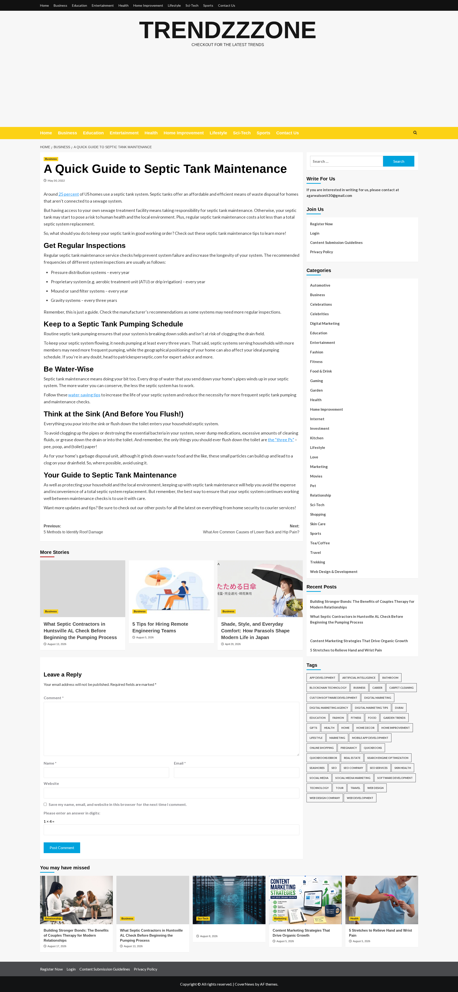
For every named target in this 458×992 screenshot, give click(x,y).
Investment (319, 428)
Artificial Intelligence (358, 677)
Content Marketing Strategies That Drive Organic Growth (359, 641)
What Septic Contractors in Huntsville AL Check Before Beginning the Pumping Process (80, 630)
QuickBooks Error (323, 757)
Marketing (319, 466)
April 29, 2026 (233, 644)
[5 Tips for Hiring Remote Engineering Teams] (171, 588)
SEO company (353, 767)
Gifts (313, 727)
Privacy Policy (321, 252)
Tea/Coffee (320, 543)
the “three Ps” (281, 439)
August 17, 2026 (56, 946)
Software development (395, 777)
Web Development (360, 797)
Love (314, 457)
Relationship (320, 495)
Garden (316, 390)
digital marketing (377, 697)
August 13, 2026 (56, 644)
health (329, 727)
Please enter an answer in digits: (72, 813)
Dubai (399, 707)
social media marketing (352, 777)
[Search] (415, 133)
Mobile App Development (370, 737)
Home (44, 5)
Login (314, 233)
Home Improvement (148, 5)
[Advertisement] (229, 91)
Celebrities (319, 314)
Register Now (321, 224)
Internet (317, 419)
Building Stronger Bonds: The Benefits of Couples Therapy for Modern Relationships (362, 604)
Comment (54, 697)
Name (50, 763)
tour (340, 787)
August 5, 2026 (145, 637)
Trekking (317, 562)
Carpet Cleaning (401, 687)
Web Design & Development (334, 571)
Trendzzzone (228, 29)
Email (180, 763)
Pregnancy (349, 747)
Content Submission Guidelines (336, 242)
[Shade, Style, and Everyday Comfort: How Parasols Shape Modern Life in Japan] (260, 588)
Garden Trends (394, 717)
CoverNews (244, 984)
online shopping (322, 747)
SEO (334, 767)
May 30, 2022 (56, 180)
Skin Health (403, 767)
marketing (337, 737)
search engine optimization (387, 757)
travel (355, 787)
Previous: (73, 529)
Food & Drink (321, 371)
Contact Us (226, 5)
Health (124, 5)
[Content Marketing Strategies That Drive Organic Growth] (305, 900)
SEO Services (379, 767)
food (372, 717)
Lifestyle (174, 5)
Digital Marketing (325, 323)
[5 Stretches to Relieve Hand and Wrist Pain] (381, 900)
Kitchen (316, 438)
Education (79, 5)
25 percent (68, 194)
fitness (356, 717)
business (359, 687)
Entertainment (103, 5)
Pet (313, 485)
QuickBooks (373, 747)
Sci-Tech (192, 5)
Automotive (320, 285)
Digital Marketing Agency (329, 707)
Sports (208, 5)
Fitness (316, 361)
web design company (325, 797)
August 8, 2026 (209, 936)
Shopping (318, 514)
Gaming (316, 380)
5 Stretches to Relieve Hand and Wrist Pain (346, 650)
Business (60, 5)
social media (319, 777)
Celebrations (321, 304)
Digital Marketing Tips (371, 707)
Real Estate (352, 757)
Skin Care (318, 524)
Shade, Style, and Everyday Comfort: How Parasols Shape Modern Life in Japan (255, 630)
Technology (319, 787)
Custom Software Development (333, 697)
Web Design (375, 787)
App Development (322, 677)
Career (377, 687)
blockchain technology (328, 687)
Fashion (316, 352)
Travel (315, 552)
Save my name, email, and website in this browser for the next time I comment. (118, 804)
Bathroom (390, 677)
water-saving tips (84, 394)
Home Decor (365, 727)
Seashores (317, 767)
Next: (251, 529)
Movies (316, 476)
